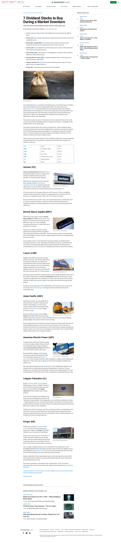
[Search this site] (118, 2)
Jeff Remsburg (32, 508)
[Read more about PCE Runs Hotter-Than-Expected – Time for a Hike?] (69, 507)
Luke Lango (32, 501)
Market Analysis (77, 6)
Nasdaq (11, 1)
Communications (39, 471)
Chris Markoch (28, 29)
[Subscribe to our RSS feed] (30, 533)
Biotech (32, 471)
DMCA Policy (85, 531)
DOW (4, 1)
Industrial (25, 472)
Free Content (64, 6)
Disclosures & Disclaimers (75, 529)
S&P (19, 1)
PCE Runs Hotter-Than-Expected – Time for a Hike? (39, 506)
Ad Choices (91, 529)
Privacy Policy (85, 529)
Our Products (26, 6)
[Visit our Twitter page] (27, 533)
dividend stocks (30, 109)
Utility (40, 472)
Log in (114, 2)
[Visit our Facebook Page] (23, 533)
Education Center (51, 6)
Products (52, 529)
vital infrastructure (33, 308)
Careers (66, 529)
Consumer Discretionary (62, 471)
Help (62, 529)
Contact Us (57, 529)
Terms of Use (78, 531)
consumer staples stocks (34, 383)
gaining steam (40, 450)
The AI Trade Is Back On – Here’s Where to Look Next (88, 38)
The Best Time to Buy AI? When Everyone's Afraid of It (88, 21)
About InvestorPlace (93, 6)
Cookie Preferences (69, 531)
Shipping (31, 472)
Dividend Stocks (27, 476)
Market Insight (27, 504)
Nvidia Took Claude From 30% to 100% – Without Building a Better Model (89, 48)
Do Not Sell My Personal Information (48, 531)
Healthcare (26, 471)
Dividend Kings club (38, 287)
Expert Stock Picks (31, 12)
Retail (71, 471)
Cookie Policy (60, 531)
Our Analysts (38, 6)
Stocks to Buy (39, 12)
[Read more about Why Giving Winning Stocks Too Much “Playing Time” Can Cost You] (69, 515)
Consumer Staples (50, 471)
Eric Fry (30, 518)
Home (24, 12)
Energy (36, 472)
